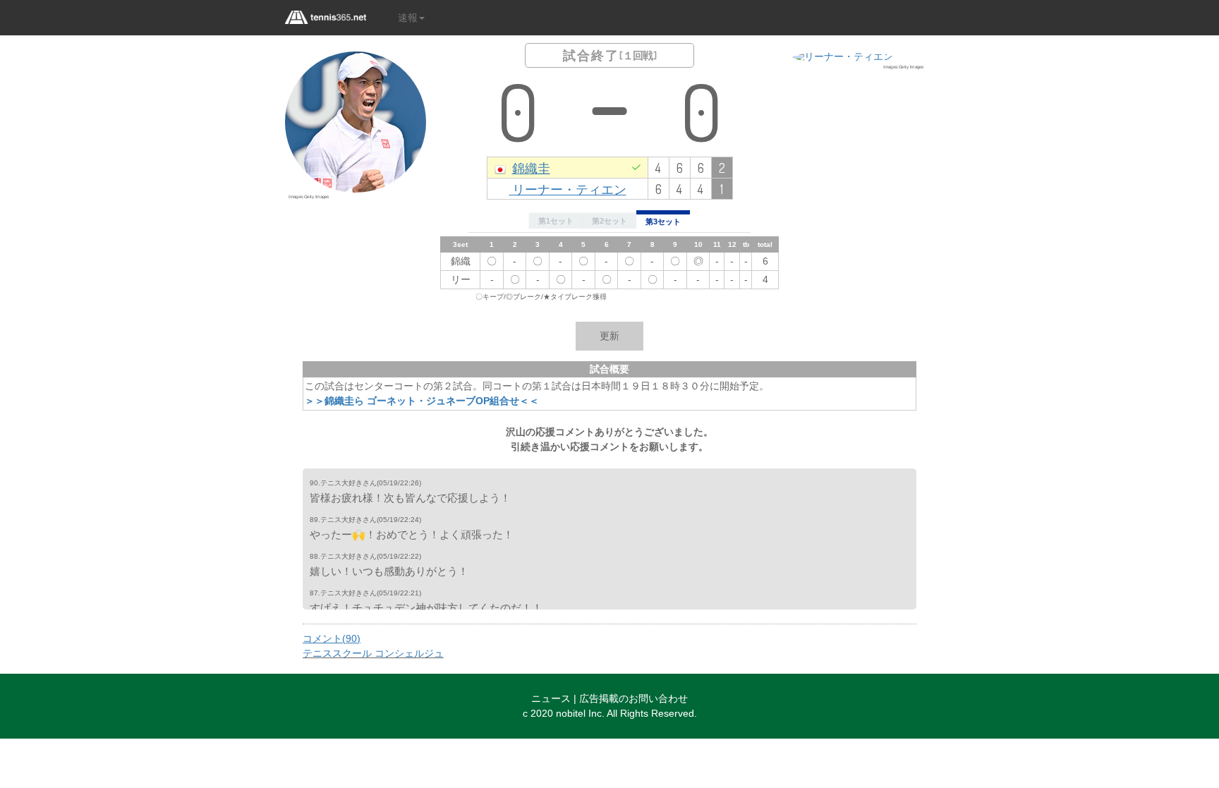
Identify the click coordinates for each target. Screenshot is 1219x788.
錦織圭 (531, 167)
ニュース (551, 698)
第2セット (609, 221)
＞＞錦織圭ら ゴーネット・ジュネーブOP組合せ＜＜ (422, 400)
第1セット (556, 221)
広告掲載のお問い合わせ (633, 698)
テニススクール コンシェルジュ (373, 653)
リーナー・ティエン (567, 189)
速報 (408, 17)
